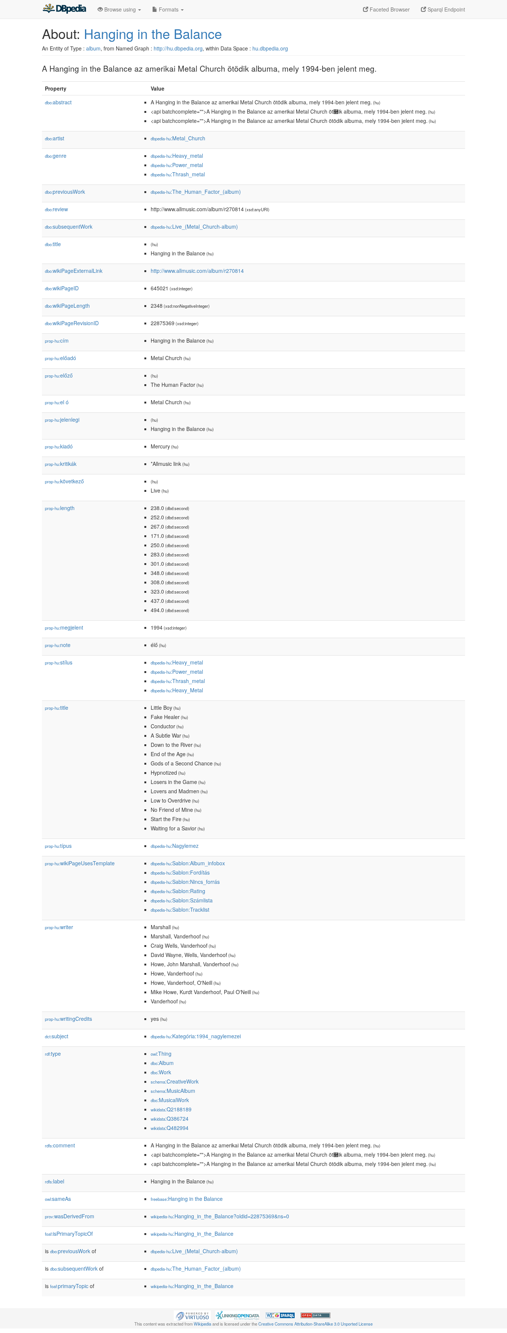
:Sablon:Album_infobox (188, 863)
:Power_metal (177, 165)
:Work (161, 1072)
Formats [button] (168, 9)
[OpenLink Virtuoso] (192, 1315)
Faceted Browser (389, 9)
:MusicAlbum (173, 1090)
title (53, 244)
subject (56, 1036)
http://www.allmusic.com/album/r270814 (197, 270)
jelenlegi (62, 419)
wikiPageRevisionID (72, 323)
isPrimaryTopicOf (69, 1233)
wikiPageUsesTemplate (80, 863)
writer (59, 927)
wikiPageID (62, 288)
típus (58, 845)
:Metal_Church (178, 138)
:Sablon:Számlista (182, 900)
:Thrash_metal (178, 174)
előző (59, 375)
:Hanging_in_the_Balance (192, 1233)
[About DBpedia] (64, 9)
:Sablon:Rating (178, 891)
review (56, 209)
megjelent (64, 627)
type (53, 1053)
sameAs (58, 1198)
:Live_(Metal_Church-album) (194, 226)
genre (55, 155)
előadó (60, 358)
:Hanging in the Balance (187, 1198)
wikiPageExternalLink (73, 270)
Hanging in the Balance (153, 33)
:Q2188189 (171, 1109)
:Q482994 (170, 1127)
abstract (58, 102)
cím (57, 340)
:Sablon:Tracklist (180, 909)
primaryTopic (69, 1286)
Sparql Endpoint (445, 9)
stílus (58, 662)
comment (60, 1145)
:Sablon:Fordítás (180, 872)
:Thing (161, 1053)
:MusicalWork (170, 1100)
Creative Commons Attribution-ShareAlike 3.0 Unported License (315, 1324)
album (93, 48)
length (60, 508)
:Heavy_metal (177, 155)
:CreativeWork (175, 1081)
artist (54, 138)
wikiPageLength (67, 305)
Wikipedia (202, 1324)
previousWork (65, 191)
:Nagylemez (175, 845)
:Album (162, 1062)
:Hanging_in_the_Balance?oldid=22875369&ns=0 (220, 1216)
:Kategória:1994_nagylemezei (196, 1036)
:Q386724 (170, 1118)
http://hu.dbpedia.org (178, 48)
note (58, 644)
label (54, 1181)
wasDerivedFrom (69, 1216)
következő (64, 481)
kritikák (60, 463)
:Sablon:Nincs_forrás (185, 881)
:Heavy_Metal (177, 690)
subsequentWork (68, 226)
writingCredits (68, 1018)
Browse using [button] (120, 9)
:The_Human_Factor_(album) (196, 191)
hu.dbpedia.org (270, 48)
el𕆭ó (57, 402)
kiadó (59, 446)
